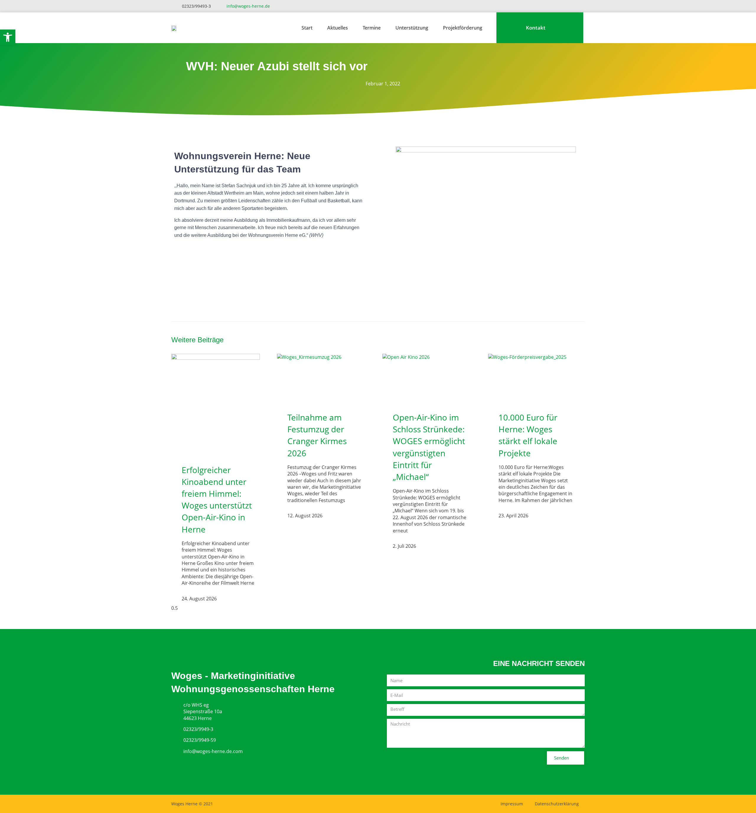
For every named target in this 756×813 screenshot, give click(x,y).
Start (307, 28)
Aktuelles (337, 28)
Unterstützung (411, 28)
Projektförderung (462, 28)
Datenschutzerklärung (557, 804)
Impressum (512, 804)
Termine (372, 28)
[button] (7, 37)
